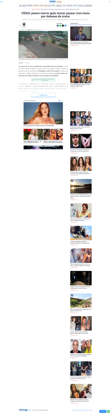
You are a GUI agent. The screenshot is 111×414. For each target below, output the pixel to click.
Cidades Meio (69, 5)
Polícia (45, 5)
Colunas (64, 5)
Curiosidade (36, 5)
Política (41, 5)
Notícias (24, 5)
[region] (81, 58)
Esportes (53, 5)
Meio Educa (81, 5)
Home (20, 5)
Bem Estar (75, 5)
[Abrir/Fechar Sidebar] (1, 1)
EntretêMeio (29, 5)
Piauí (49, 5)
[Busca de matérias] (109, 2)
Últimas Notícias (88, 5)
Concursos (58, 5)
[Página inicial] (52, 1)
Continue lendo (43, 95)
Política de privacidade (77, 410)
